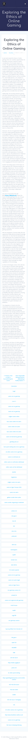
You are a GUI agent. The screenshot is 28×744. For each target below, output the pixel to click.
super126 (14, 642)
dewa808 (14, 647)
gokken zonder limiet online (14, 497)
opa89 (14, 554)
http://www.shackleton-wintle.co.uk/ (14, 715)
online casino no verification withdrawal (14, 462)
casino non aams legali (14, 580)
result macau (14, 605)
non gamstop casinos (14, 620)
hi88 (14, 652)
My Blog (11, 52)
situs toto (14, 531)
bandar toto (14, 560)
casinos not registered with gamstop (14, 600)
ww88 (14, 610)
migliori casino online (14, 416)
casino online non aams (14, 426)
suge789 (14, 615)
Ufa (14, 705)
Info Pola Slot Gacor (14, 684)
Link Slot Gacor (14, 657)
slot (14, 526)
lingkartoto (14, 477)
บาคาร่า (14, 401)
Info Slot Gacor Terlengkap (14, 699)
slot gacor (14, 516)
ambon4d (14, 536)
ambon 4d (14, 511)
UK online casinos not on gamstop (14, 710)
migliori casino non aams (14, 482)
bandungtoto (14, 549)
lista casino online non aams (14, 421)
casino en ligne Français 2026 (14, 487)
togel (14, 391)
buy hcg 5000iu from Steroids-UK (14, 629)
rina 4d (14, 521)
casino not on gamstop (14, 396)
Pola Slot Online (14, 689)
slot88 (14, 694)
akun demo (14, 565)
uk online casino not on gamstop (14, 452)
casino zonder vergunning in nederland (14, 502)
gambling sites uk (14, 441)
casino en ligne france (14, 585)
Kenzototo (14, 386)
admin (5, 52)
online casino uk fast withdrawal (14, 467)
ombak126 (14, 595)
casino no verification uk (14, 457)
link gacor (14, 637)
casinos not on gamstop (14, 575)
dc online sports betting (14, 673)
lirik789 (14, 472)
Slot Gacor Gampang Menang (14, 725)
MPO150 (14, 544)
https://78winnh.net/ (11, 195)
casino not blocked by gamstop (14, 436)
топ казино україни (14, 570)
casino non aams (14, 492)
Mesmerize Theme (14, 738)
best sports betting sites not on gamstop (14, 447)
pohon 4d (14, 667)
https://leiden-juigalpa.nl (14, 662)
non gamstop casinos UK (14, 590)
